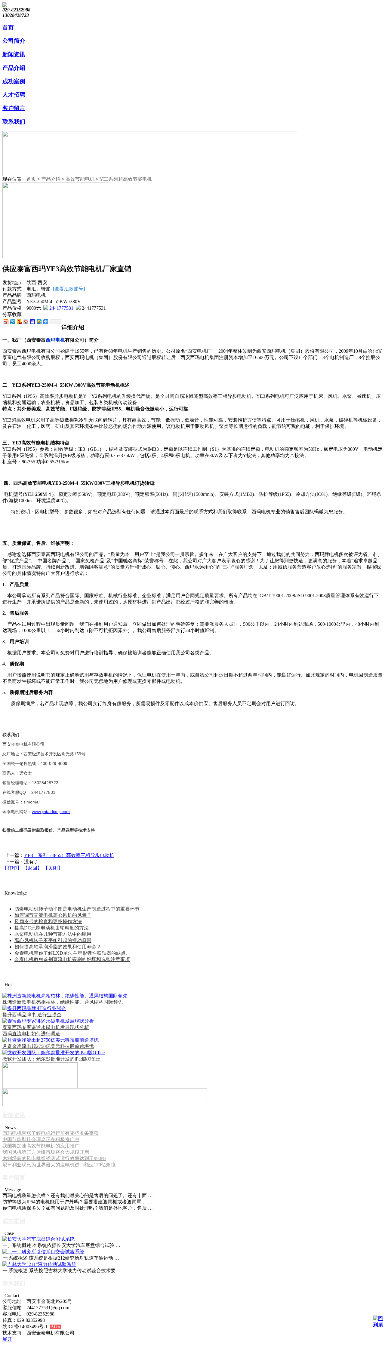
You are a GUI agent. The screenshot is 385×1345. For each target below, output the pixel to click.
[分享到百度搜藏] (32, 321)
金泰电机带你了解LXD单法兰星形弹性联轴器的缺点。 (72, 953)
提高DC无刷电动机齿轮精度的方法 (51, 927)
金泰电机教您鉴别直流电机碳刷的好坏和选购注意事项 (72, 959)
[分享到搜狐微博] (19, 321)
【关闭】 (53, 868)
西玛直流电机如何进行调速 (31, 1033)
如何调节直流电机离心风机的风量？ (52, 915)
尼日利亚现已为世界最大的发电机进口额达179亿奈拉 (59, 1164)
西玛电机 (55, 339)
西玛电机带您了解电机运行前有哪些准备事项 (50, 1133)
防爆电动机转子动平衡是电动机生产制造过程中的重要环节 (77, 908)
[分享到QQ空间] (38, 321)
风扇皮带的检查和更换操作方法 (48, 921)
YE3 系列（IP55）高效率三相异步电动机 (69, 855)
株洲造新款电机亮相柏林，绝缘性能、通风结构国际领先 (62, 1002)
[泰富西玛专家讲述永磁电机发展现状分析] (48, 1021)
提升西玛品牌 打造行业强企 (31, 1014)
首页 (31, 179)
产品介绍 (50, 179)
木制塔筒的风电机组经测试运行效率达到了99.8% (54, 1158)
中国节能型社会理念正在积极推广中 (40, 1139)
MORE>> (12, 898)
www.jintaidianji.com (51, 811)
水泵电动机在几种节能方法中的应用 (52, 934)
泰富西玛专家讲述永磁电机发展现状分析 (45, 1027)
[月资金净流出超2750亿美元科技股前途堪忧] (50, 1040)
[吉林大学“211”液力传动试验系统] (39, 1264)
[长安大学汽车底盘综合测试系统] (38, 1239)
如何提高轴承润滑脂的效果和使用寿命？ (57, 946)
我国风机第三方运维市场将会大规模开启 (45, 1152)
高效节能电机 (80, 179)
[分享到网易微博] (25, 321)
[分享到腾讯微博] (12, 321)
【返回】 (32, 868)
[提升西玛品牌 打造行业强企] (34, 1008)
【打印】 (12, 868)
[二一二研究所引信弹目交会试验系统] (43, 1251)
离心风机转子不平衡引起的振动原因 (52, 940)
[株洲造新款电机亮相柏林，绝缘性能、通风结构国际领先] (65, 995)
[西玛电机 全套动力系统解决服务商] (104, 1104)
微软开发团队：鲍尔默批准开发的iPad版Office (51, 1058)
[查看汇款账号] (69, 288)
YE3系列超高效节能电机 (126, 179)
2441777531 (61, 308)
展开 (7, 1339)
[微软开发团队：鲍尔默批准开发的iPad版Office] (53, 1052)
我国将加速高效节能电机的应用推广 (40, 1145)
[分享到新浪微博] (5, 321)
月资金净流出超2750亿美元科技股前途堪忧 (48, 1046)
